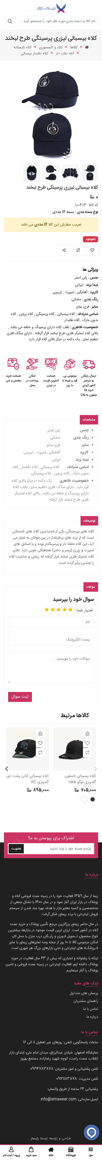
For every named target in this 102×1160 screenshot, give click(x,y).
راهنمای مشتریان (85, 1001)
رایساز (35, 1138)
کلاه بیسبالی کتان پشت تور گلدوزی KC (27, 779)
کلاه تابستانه (22, 47)
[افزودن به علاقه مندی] (87, 743)
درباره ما (92, 1017)
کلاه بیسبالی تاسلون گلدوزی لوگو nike (80, 779)
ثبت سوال (20, 696)
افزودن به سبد (87, 733)
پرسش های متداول (84, 993)
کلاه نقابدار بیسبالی (34, 53)
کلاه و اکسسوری (51, 47)
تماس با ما (90, 1009)
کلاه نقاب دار (65, 53)
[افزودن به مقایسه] (87, 752)
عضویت (16, 848)
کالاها (73, 47)
